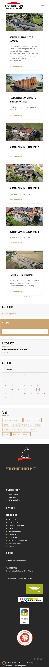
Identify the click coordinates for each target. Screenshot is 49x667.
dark (6, 425)
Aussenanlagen (15, 531)
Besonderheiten (15, 543)
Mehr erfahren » (17, 66)
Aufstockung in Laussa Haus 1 (24, 231)
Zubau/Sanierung (15, 534)
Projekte (10, 508)
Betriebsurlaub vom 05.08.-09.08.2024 (14, 350)
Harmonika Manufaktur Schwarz (21, 39)
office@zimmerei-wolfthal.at (22, 571)
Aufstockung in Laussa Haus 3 (24, 147)
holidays (8, 430)
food (14, 425)
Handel (11, 546)
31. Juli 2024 (6, 353)
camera (7, 420)
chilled (17, 420)
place (34, 430)
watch (26, 434)
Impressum (22, 578)
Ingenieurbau (14, 522)
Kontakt (10, 552)
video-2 (16, 434)
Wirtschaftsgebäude (16, 525)
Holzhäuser (13, 537)
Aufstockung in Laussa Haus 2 (24, 188)
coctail (28, 420)
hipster (37, 425)
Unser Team (13, 494)
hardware (26, 425)
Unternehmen (13, 489)
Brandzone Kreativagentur (16, 666)
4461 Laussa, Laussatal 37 (16, 561)
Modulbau (12, 519)
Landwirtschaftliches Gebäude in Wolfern (23, 100)
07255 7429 (13, 568)
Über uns (12, 497)
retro (6, 434)
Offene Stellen (14, 500)
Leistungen (11, 515)
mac (26, 430)
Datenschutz (12, 578)
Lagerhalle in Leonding (21, 275)
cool (37, 420)
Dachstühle (13, 528)
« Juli (5, 402)
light (18, 430)
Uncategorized (10, 314)
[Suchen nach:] (25, 331)
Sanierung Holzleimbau (18, 540)
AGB (30, 578)
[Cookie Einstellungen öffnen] (4, 664)
